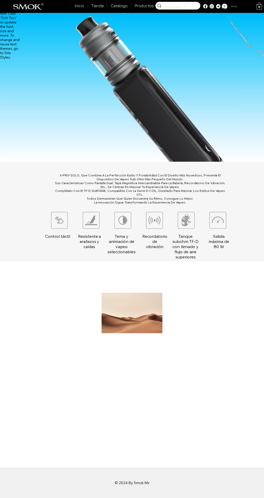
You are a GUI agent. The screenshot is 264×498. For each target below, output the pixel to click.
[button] (259, 6)
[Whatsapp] (212, 6)
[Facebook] (205, 6)
